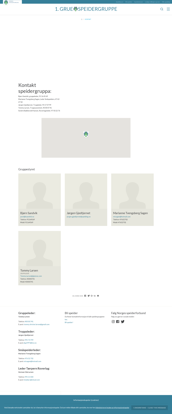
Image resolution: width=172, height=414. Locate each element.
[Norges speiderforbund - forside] (12, 3)
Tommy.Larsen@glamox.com (31, 276)
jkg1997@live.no (30, 343)
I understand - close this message (149, 408)
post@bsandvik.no (27, 217)
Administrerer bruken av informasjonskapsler (112, 408)
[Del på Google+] (91, 296)
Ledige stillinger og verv (152, 2)
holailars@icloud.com (32, 380)
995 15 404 (29, 377)
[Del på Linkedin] (95, 296)
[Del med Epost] (98, 296)
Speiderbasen (138, 2)
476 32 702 (29, 358)
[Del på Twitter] (88, 296)
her (66, 319)
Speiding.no (119, 2)
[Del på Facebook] (85, 296)
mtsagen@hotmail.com (121, 217)
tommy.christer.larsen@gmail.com (36, 324)
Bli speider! (69, 322)
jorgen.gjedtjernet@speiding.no (79, 217)
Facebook (118, 321)
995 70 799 (29, 340)
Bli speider (129, 2)
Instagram (113, 321)
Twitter (122, 321)
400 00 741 (29, 321)
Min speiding (166, 2)
